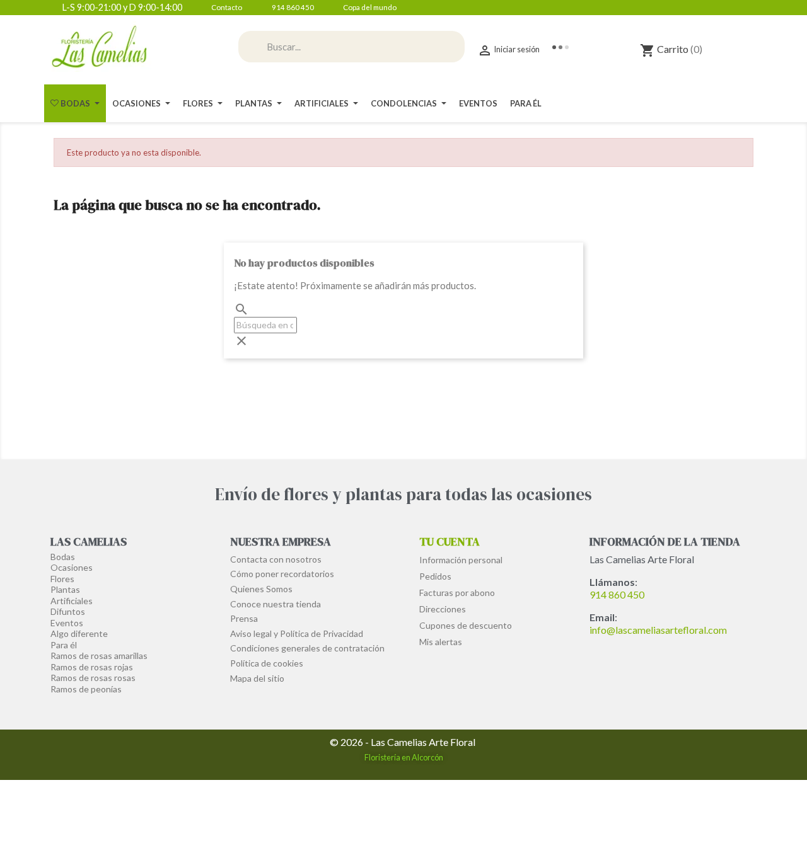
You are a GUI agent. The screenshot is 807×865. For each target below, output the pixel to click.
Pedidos (435, 576)
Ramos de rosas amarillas (99, 655)
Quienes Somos (261, 588)
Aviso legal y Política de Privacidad (296, 633)
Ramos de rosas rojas (91, 667)
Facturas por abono (457, 592)
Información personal (460, 559)
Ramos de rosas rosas (93, 677)
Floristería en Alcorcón (403, 757)
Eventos (66, 622)
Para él (63, 644)
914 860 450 (616, 594)
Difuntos (67, 611)
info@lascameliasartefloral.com (658, 630)
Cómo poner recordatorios (282, 573)
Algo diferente (79, 633)
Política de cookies (266, 663)
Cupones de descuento (465, 625)
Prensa (244, 618)
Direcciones (442, 609)
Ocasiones (71, 567)
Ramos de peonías (86, 689)
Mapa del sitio (257, 678)
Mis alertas (440, 641)
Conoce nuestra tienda (275, 604)
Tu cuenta (449, 541)
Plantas (65, 589)
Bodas (62, 556)
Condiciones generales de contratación (307, 648)
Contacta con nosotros (276, 559)
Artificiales (71, 600)
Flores (62, 578)
